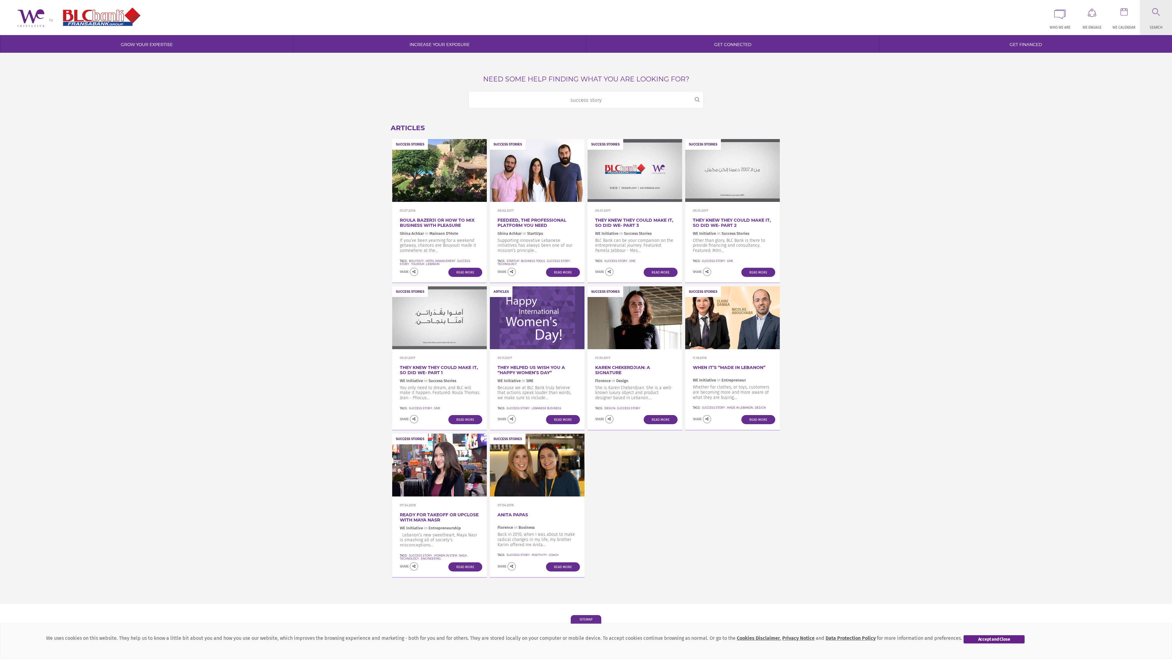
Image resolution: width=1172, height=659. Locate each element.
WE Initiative (606, 233)
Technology (409, 558)
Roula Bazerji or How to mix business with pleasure (437, 222)
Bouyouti (416, 261)
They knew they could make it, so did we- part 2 (732, 222)
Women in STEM (445, 555)
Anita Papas (512, 515)
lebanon (433, 264)
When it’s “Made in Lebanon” (729, 367)
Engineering (431, 558)
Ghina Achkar (412, 233)
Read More (465, 272)
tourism (417, 264)
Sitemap (586, 619)
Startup (513, 261)
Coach (554, 555)
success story (558, 261)
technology (507, 264)
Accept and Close (994, 639)
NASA (463, 555)
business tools (533, 261)
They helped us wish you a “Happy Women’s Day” (531, 370)
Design (609, 408)
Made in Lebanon (740, 407)
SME (632, 261)
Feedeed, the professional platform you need (531, 222)
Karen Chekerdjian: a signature (622, 370)
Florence (603, 380)
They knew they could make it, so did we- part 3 (634, 222)
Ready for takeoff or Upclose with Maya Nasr (439, 517)
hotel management (440, 261)
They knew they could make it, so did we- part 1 (439, 370)
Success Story (616, 261)
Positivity (539, 555)
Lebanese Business (546, 408)
